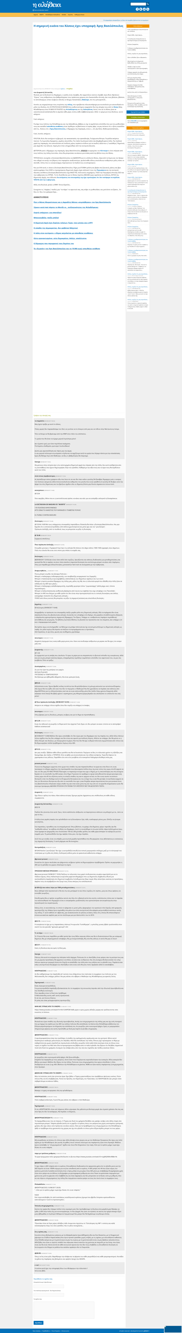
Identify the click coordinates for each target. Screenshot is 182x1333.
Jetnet (146, 1331)
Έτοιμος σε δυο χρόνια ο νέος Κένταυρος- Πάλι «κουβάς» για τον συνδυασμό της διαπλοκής (137, 104)
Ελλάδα (64, 14)
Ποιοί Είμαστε (56, 1331)
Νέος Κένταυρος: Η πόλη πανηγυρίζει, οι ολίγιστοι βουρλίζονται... (134, 97)
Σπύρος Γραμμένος (132, 44)
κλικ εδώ (134, 121)
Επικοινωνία (65, 1331)
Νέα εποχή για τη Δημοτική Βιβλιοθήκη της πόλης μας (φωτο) (137, 62)
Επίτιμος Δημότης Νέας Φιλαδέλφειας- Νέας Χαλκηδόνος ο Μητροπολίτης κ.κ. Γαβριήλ (137, 79)
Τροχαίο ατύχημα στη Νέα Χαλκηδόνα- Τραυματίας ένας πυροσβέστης (135, 86)
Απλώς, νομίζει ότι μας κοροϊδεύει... (137, 53)
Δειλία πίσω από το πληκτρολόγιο (137, 92)
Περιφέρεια (101, 170)
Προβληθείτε (46, 1331)
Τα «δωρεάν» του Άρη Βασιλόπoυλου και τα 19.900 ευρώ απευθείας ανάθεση (67, 248)
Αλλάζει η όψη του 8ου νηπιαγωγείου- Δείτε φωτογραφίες (137, 67)
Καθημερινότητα (79, 14)
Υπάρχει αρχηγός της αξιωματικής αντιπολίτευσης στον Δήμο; (137, 73)
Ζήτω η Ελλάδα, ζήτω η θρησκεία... (137, 57)
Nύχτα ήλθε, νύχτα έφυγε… (135, 35)
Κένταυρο (104, 151)
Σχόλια (63, 89)
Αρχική (36, 14)
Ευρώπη (70, 14)
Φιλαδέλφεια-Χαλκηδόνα (53, 14)
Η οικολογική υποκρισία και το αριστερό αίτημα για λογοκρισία (136, 39)
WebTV (42, 14)
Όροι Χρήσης (36, 1331)
